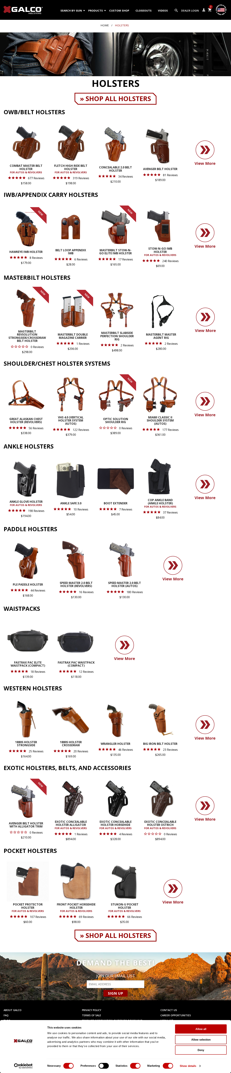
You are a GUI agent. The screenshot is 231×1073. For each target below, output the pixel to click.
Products (95, 10)
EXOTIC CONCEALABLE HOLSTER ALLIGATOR (71, 825)
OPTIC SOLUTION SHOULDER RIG (115, 421)
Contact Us (168, 1010)
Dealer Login (190, 10)
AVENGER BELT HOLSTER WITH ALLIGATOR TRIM (26, 825)
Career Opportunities (175, 1015)
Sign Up (115, 993)
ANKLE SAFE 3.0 (70, 503)
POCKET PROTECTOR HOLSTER (28, 908)
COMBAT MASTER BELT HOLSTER (26, 169)
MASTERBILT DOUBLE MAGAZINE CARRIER (73, 336)
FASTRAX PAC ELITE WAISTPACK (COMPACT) (28, 664)
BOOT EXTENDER (115, 503)
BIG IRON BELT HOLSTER (160, 744)
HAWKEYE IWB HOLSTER (26, 252)
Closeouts (144, 10)
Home (105, 25)
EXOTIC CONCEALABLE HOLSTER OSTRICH (160, 825)
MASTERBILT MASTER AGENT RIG (161, 336)
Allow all (200, 1028)
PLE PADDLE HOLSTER (28, 584)
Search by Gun (71, 10)
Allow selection (201, 1039)
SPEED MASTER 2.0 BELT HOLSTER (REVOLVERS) (76, 584)
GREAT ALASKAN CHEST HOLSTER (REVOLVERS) (26, 421)
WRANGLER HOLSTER (115, 744)
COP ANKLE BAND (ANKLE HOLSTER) (160, 503)
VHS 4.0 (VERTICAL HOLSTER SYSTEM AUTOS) (71, 421)
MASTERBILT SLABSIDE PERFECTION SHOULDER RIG (117, 336)
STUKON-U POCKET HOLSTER (124, 908)
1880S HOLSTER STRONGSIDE (26, 744)
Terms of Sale (91, 1015)
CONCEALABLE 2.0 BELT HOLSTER (115, 169)
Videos (163, 10)
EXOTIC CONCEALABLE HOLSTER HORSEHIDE (115, 825)
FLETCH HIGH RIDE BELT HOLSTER (70, 169)
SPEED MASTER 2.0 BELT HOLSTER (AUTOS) (124, 584)
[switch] (104, 1066)
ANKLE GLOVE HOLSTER (26, 503)
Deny (201, 1050)
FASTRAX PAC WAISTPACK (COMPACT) (76, 664)
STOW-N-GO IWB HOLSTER (160, 252)
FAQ (6, 1015)
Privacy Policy (91, 1010)
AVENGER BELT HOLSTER (160, 169)
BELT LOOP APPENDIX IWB (70, 252)
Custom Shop (119, 10)
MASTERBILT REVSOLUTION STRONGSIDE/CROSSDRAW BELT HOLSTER (27, 336)
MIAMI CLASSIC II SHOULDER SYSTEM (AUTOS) (160, 421)
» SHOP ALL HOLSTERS (115, 98)
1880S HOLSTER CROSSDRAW (71, 744)
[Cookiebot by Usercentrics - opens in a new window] (23, 1066)
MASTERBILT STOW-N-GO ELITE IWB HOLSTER (115, 252)
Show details (188, 1065)
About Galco (12, 1010)
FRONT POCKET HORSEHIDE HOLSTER (76, 908)
